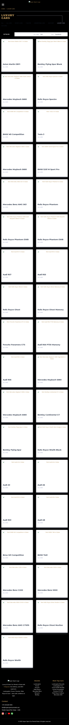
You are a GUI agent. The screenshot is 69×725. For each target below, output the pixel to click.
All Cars (9, 23)
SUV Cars (4, 26)
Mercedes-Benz (37, 691)
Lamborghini (37, 684)
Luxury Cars (61, 23)
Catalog (6, 34)
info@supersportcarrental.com (11, 707)
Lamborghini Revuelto (58, 684)
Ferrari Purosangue (58, 689)
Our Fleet (51, 23)
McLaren (37, 693)
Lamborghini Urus (58, 686)
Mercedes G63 (58, 694)
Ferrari (37, 686)
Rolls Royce (37, 689)
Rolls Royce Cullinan (58, 693)
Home (3, 9)
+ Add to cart (26, 67)
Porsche (37, 687)
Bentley (37, 694)
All (2, 23)
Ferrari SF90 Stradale (58, 687)
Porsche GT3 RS (58, 691)
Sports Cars (19, 23)
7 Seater (28, 23)
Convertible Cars (39, 23)
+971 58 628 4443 (7, 705)
